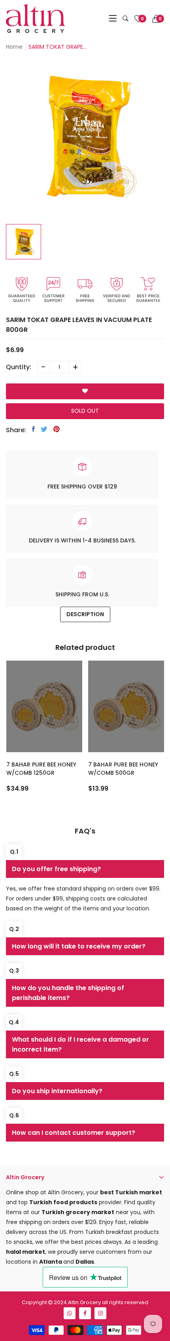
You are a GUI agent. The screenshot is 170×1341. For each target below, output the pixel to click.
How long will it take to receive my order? (78, 946)
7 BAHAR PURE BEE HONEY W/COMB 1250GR (41, 769)
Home (14, 47)
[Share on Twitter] (44, 429)
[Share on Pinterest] (56, 429)
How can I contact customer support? (73, 1132)
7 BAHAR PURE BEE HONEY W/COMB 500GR (123, 769)
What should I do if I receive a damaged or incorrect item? (80, 1044)
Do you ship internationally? (57, 1091)
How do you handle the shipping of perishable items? (68, 992)
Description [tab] (85, 614)
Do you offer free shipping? (56, 869)
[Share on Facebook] (33, 429)
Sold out (85, 411)
